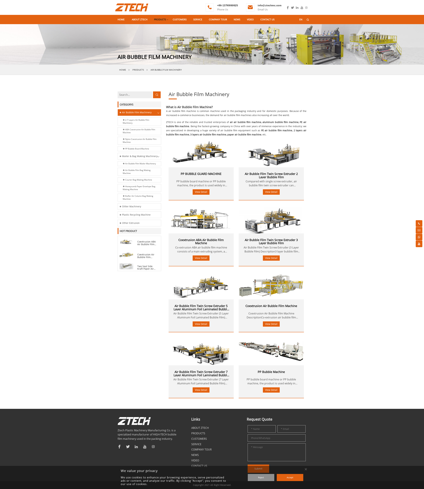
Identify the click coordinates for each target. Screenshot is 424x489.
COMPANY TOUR (218, 19)
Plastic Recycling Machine (136, 214)
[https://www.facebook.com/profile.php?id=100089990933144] (287, 8)
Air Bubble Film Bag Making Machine (137, 172)
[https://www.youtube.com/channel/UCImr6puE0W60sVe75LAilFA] (301, 8)
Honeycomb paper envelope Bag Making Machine (139, 188)
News (237, 19)
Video (250, 19)
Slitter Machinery (131, 206)
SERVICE (197, 19)
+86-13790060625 (227, 5)
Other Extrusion (130, 222)
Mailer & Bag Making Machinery (139, 156)
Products (160, 19)
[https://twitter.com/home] (292, 8)
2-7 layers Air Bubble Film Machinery (136, 121)
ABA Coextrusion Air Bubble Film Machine (139, 131)
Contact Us (267, 19)
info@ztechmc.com (269, 5)
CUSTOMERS (180, 19)
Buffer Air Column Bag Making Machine (138, 197)
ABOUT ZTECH (139, 19)
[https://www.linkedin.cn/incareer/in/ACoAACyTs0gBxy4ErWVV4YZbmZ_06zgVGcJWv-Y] (297, 8)
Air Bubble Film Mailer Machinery (140, 163)
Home (121, 19)
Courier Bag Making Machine (138, 179)
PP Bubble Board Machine (137, 148)
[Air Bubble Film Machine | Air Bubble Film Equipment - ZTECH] (131, 7)
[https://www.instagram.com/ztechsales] (306, 8)
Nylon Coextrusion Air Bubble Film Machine (140, 140)
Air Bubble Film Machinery (166, 69)
